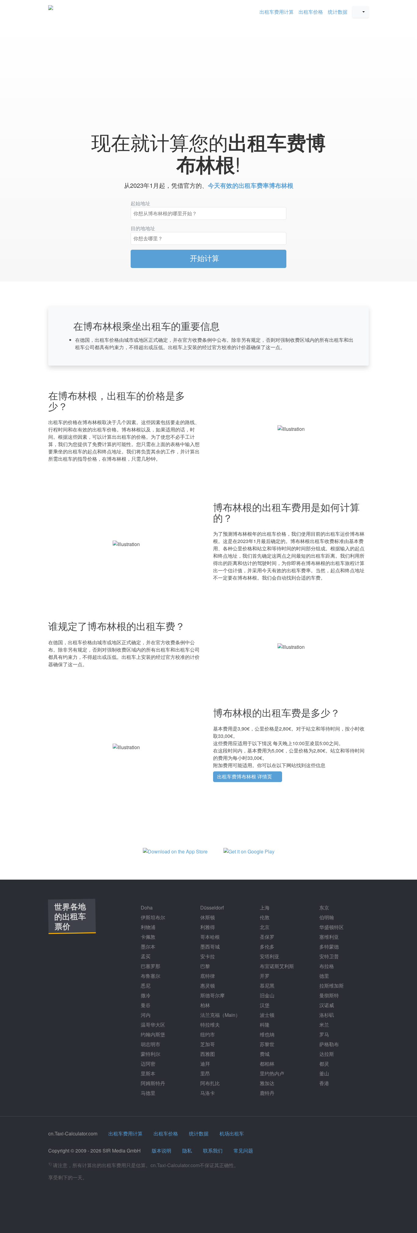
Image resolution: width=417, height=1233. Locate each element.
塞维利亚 (328, 936)
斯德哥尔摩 (212, 995)
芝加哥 (207, 1044)
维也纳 (266, 1034)
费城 (264, 1053)
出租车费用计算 (276, 11)
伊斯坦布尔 (152, 917)
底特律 (207, 975)
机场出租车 (231, 1133)
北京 (264, 927)
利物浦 (147, 927)
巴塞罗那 (150, 966)
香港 (323, 1083)
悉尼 (145, 985)
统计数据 (337, 11)
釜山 (323, 1073)
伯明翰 (326, 917)
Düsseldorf (211, 907)
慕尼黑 (266, 985)
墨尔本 (147, 946)
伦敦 (264, 917)
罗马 (323, 1034)
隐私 (187, 1150)
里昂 (204, 1073)
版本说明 (161, 1150)
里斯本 (147, 1073)
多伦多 (266, 946)
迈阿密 (147, 1063)
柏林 (204, 1005)
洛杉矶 (326, 1014)
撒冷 (145, 995)
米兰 (323, 1024)
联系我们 (213, 1150)
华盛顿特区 (331, 927)
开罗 (264, 975)
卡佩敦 (147, 936)
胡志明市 (150, 1044)
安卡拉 (207, 956)
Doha (146, 907)
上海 (264, 907)
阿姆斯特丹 (152, 1083)
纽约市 (207, 1034)
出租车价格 (311, 11)
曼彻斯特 (328, 995)
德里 (323, 975)
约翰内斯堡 (152, 1034)
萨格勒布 (328, 1044)
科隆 (264, 1024)
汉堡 (264, 1005)
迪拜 (204, 1063)
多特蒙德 (328, 946)
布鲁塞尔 (150, 975)
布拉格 (326, 966)
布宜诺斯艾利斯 (276, 966)
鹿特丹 (266, 1092)
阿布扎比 (209, 1083)
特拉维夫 (209, 1024)
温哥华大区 (152, 1024)
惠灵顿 (207, 985)
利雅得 (207, 927)
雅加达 (266, 1083)
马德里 (147, 1092)
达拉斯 (326, 1053)
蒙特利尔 (150, 1053)
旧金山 (266, 995)
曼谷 (145, 1005)
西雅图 (207, 1053)
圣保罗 (266, 936)
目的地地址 (143, 228)
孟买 (145, 956)
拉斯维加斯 (331, 985)
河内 (145, 1014)
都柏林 (266, 1063)
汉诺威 (326, 1005)
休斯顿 (207, 917)
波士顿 (266, 1014)
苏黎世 (266, 1044)
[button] (360, 12)
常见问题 (243, 1150)
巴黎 (204, 966)
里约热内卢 (271, 1073)
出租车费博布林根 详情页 (245, 776)
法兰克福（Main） (219, 1014)
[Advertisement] (208, 73)
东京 (323, 907)
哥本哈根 (209, 936)
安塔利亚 (269, 956)
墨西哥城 (209, 946)
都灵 (323, 1063)
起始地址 (140, 203)
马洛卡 (207, 1092)
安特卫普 (328, 956)
